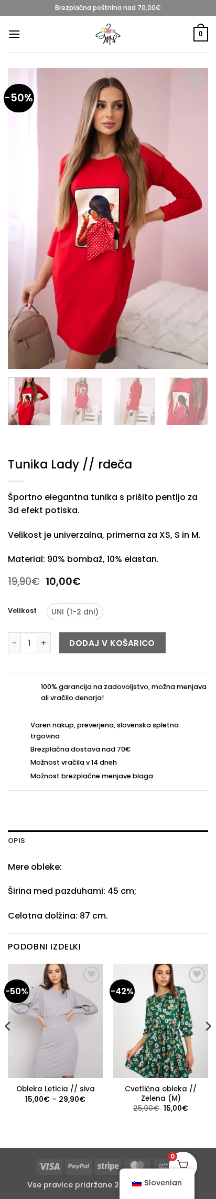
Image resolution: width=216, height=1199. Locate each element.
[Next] (190, 219)
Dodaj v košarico (112, 643)
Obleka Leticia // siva (55, 1089)
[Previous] (25, 219)
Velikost (22, 610)
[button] (14, 34)
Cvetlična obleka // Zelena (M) (161, 1094)
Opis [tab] (16, 840)
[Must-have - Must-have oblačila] (108, 34)
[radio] (75, 612)
